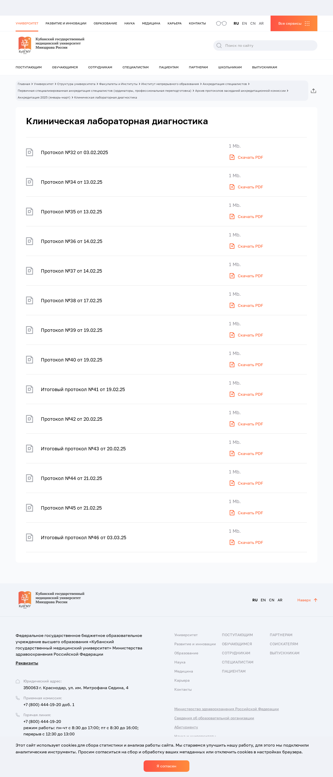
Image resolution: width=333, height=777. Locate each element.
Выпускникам (264, 67)
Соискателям (284, 644)
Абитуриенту (186, 727)
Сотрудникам (100, 67)
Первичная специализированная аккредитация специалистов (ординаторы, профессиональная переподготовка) (104, 91)
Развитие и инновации (66, 23)
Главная (24, 84)
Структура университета (76, 84)
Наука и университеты (195, 736)
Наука (129, 23)
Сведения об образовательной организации (214, 718)
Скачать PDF (250, 157)
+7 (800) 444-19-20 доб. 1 (48, 704)
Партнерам (198, 67)
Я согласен (166, 766)
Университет (27, 23)
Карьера (175, 23)
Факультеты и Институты (118, 84)
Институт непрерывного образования (170, 84)
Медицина (151, 23)
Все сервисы (290, 23)
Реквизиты (27, 663)
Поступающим (29, 67)
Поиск (219, 45)
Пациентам (168, 67)
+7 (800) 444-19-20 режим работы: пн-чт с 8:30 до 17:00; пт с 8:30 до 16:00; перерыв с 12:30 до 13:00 (81, 727)
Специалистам (136, 67)
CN (253, 23)
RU (236, 23)
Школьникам (230, 67)
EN (244, 23)
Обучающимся (65, 67)
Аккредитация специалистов (225, 84)
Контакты (197, 23)
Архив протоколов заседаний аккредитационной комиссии (240, 91)
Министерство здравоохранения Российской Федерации (226, 709)
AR (261, 23)
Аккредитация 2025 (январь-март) (44, 97)
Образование (105, 23)
